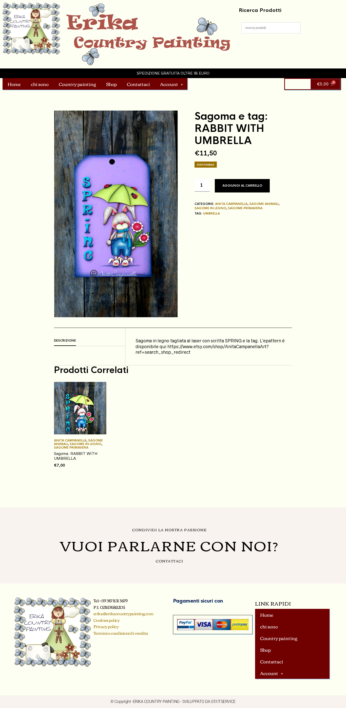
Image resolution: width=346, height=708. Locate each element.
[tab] (89, 340)
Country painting (77, 84)
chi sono (40, 84)
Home (14, 84)
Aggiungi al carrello (242, 186)
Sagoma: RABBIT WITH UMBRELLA (76, 456)
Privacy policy (106, 626)
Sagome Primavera (245, 208)
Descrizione (65, 341)
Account (169, 84)
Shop (111, 84)
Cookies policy (106, 620)
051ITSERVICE (223, 701)
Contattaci (138, 84)
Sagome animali (264, 204)
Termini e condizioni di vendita (120, 633)
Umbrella (211, 213)
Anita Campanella (231, 204)
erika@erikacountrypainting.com (123, 613)
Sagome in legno (210, 208)
